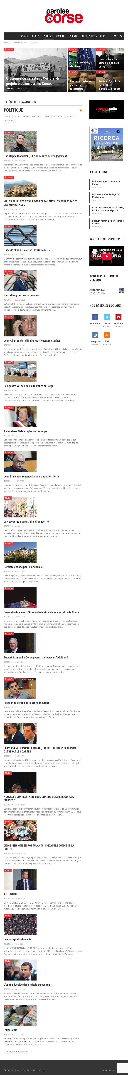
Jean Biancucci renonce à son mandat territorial (31, 476)
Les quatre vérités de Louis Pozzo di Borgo (28, 386)
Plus (102, 36)
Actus (17, 116)
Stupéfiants (11, 1030)
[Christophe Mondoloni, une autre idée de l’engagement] (20, 141)
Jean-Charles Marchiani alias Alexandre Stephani (32, 340)
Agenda (26, 116)
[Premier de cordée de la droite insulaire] (20, 687)
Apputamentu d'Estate (53, 116)
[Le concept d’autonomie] (20, 924)
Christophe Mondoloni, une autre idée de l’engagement (35, 156)
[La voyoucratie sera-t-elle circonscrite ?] (20, 506)
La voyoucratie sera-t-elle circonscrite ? (27, 521)
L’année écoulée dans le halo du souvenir (28, 984)
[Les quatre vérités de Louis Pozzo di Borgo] (20, 371)
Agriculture (37, 116)
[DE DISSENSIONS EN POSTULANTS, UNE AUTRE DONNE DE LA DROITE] (20, 830)
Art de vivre (88, 36)
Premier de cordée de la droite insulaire (26, 702)
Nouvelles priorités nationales (21, 295)
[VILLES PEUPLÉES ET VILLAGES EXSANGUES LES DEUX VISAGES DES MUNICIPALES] (20, 186)
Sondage (74, 36)
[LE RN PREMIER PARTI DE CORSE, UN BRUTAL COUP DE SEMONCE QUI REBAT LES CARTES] (20, 733)
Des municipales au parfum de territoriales (81, 85)
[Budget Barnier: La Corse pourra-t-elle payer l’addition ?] (20, 642)
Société (60, 36)
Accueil (25, 36)
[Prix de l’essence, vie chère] (81, 59)
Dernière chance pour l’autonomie (23, 567)
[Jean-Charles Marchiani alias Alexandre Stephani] (20, 325)
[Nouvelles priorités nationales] (20, 280)
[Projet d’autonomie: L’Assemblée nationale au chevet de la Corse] (20, 597)
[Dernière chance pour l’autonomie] (20, 552)
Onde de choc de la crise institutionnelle (27, 250)
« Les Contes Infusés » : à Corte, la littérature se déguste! (108, 209)
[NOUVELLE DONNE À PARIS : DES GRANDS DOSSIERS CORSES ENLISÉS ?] (20, 781)
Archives (69, 116)
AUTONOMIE (11, 894)
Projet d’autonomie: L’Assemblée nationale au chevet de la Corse (41, 612)
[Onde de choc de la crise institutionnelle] (20, 235)
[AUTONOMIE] (20, 879)
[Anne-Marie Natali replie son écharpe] (20, 416)
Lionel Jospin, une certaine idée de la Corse (108, 63)
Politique (48, 36)
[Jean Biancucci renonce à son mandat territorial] (20, 461)
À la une (36, 36)
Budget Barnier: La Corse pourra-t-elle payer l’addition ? (36, 657)
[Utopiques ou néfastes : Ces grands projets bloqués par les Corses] (35, 70)
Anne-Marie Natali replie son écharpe (25, 431)
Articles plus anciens (17, 1052)
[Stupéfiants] (20, 1015)
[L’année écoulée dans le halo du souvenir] (20, 970)
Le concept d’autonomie (17, 939)
